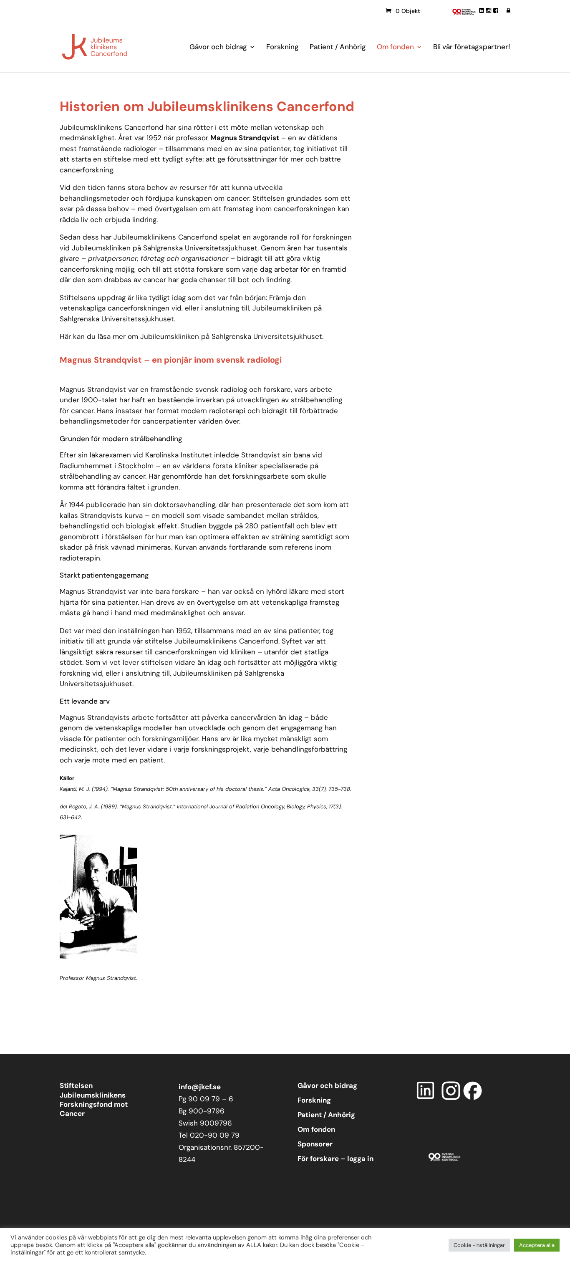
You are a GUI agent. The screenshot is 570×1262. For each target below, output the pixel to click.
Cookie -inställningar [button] (479, 1245)
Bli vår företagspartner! (471, 47)
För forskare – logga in (335, 1158)
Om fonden (395, 47)
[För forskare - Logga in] (508, 10)
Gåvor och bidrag (218, 47)
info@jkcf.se (200, 1086)
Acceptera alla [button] (537, 1245)
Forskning (282, 47)
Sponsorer (315, 1143)
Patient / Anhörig (338, 47)
